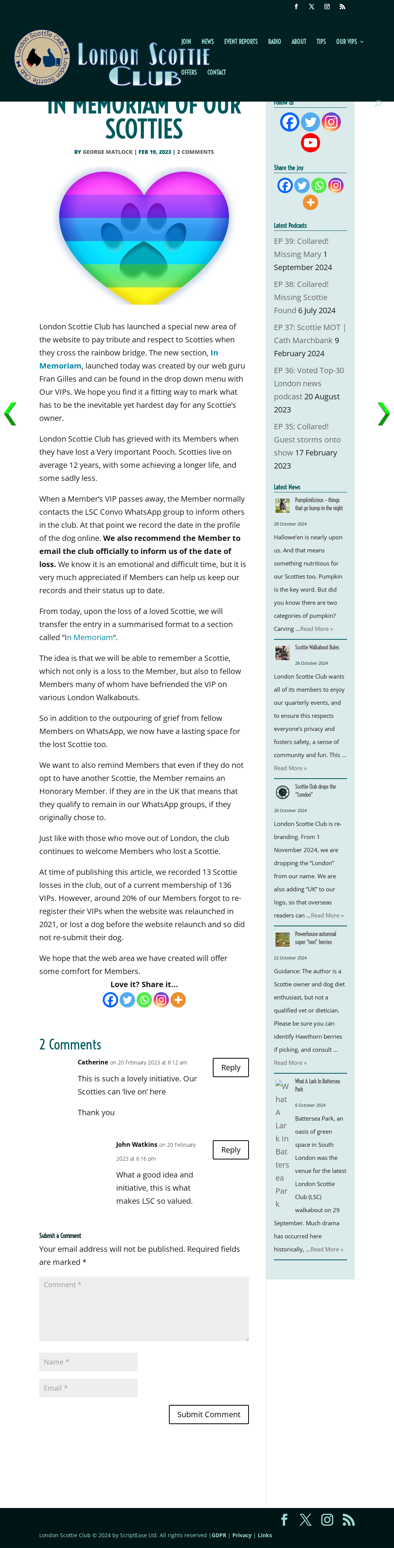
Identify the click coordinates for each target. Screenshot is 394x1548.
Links (265, 1535)
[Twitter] (127, 1000)
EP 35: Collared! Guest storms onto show (307, 439)
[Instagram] (161, 1000)
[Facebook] (110, 1000)
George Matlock (108, 151)
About (299, 42)
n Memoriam (90, 637)
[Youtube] (310, 142)
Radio (274, 42)
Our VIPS (346, 42)
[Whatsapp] (144, 1000)
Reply (230, 1067)
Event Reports (241, 42)
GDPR (219, 1535)
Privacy (242, 1535)
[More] (178, 1000)
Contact (216, 73)
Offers (189, 73)
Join (186, 42)
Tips (321, 42)
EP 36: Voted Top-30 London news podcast (309, 383)
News (208, 42)
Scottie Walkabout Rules (317, 647)
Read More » (316, 628)
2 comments (195, 151)
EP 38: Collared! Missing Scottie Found (301, 297)
